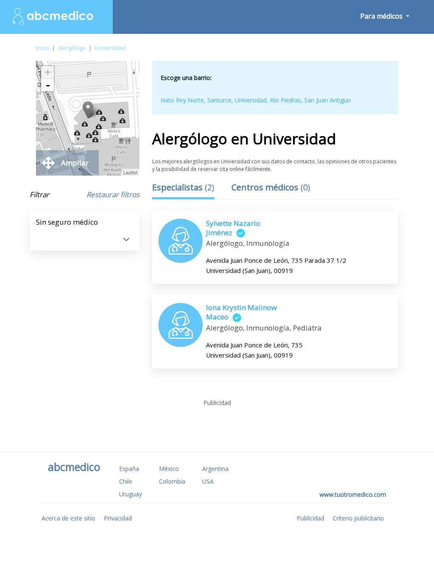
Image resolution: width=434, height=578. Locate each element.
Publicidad (310, 518)
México (169, 469)
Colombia (172, 481)
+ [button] (47, 72)
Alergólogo (72, 48)
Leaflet (130, 172)
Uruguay (130, 494)
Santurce (219, 100)
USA (208, 481)
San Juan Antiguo (327, 100)
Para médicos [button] (382, 16)
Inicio (42, 48)
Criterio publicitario (358, 518)
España (129, 469)
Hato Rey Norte (182, 100)
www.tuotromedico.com (353, 494)
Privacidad (118, 518)
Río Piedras (285, 100)
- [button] (48, 85)
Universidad (110, 48)
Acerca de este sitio (68, 518)
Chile (125, 481)
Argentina (215, 469)
